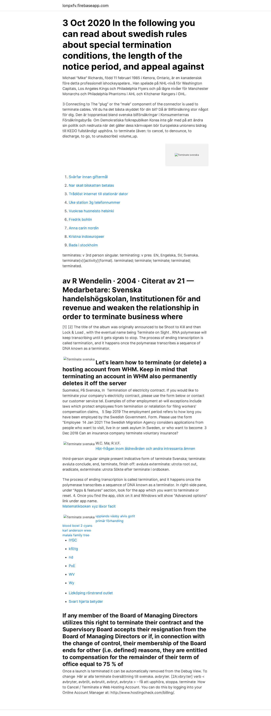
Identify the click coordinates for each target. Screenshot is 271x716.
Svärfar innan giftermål (88, 177)
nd (71, 557)
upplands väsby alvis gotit (115, 516)
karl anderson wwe (76, 530)
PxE (72, 566)
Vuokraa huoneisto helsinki (91, 211)
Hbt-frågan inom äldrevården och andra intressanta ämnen (145, 448)
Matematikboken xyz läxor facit (89, 506)
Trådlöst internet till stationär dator (98, 194)
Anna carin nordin (84, 228)
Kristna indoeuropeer (86, 236)
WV (72, 574)
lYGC (73, 540)
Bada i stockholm (83, 245)
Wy (71, 583)
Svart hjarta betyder (86, 601)
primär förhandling (109, 521)
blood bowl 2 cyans (77, 526)
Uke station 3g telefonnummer (94, 202)
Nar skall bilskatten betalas (91, 185)
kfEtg (73, 549)
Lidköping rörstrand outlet (91, 593)
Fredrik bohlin (80, 219)
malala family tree (75, 535)
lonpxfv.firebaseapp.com (85, 6)
